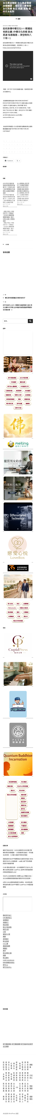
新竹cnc (5, 965)
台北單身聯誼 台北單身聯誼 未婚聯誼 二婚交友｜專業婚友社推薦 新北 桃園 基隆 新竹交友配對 (17, 7)
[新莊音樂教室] (18, 673)
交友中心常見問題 (22, 786)
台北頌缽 (6, 1046)
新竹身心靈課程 (12, 386)
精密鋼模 (11, 829)
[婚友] (18, 547)
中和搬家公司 (25, 386)
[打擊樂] (18, 444)
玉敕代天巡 (18, 408)
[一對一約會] (18, 463)
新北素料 (6, 958)
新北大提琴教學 (13, 836)
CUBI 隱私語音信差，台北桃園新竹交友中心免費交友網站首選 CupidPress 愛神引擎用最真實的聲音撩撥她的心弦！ (18, 869)
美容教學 (18, 390)
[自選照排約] (18, 489)
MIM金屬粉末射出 (8, 962)
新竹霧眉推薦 (16, 1044)
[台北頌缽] (18, 734)
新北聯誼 (24, 822)
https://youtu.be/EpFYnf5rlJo (12, 47)
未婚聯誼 (11, 616)
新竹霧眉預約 (7, 1044)
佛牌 (4, 936)
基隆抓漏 (27, 399)
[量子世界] (18, 763)
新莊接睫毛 (24, 816)
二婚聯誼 (25, 612)
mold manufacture (8, 960)
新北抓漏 (6, 941)
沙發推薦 (11, 822)
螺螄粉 (28, 403)
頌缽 (19, 399)
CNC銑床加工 (7, 918)
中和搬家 (13, 382)
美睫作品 (23, 805)
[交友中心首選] (18, 644)
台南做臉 (27, 395)
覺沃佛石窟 (9, 403)
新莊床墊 (6, 925)
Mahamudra (12, 608)
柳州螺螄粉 (24, 829)
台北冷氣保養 (24, 378)
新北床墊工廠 (7, 953)
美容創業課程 (10, 399)
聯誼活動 (10, 786)
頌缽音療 (23, 795)
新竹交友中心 (7, 967)
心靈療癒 (25, 603)
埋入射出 (10, 603)
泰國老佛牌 (6, 946)
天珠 (18, 616)
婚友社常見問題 (18, 621)
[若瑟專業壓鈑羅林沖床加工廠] (18, 568)
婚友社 (26, 616)
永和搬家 (27, 390)
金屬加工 (6, 922)
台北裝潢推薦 (12, 833)
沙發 (4, 932)
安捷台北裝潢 (24, 608)
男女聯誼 (24, 782)
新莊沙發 (6, 929)
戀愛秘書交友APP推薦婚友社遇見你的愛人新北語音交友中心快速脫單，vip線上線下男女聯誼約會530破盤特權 (18, 861)
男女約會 (22, 790)
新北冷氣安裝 (7, 927)
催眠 (22, 833)
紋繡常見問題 (25, 812)
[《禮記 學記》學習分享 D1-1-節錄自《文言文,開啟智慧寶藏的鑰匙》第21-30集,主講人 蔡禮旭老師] (10, 221)
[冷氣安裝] (18, 703)
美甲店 (23, 809)
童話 (18, 612)
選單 (19, 19)
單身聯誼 (10, 612)
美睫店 (23, 798)
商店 (18, 603)
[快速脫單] (18, 586)
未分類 (7, 244)
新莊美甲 (23, 802)
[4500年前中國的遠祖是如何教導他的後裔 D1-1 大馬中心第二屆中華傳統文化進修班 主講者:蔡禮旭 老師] (10, 193)
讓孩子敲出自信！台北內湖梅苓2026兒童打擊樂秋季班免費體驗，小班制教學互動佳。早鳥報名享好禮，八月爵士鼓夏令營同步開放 (18, 852)
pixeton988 (14, 25)
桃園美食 (8, 395)
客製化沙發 (18, 395)
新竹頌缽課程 (12, 378)
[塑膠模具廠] (18, 517)
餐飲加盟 (22, 382)
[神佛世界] (18, 426)
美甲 (4, 951)
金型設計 (6, 939)
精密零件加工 (7, 915)
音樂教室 (6, 920)
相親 (4, 955)
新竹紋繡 (24, 1044)
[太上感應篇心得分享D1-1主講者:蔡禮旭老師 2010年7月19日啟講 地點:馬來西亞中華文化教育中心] (24, 192)
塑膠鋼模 (11, 826)
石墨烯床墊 (9, 390)
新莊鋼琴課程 (13, 782)
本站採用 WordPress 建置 (10, 1113)
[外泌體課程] (18, 364)
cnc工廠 (5, 944)
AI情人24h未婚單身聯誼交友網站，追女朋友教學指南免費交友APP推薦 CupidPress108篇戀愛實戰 (18, 884)
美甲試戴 (19, 403)
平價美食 (24, 826)
